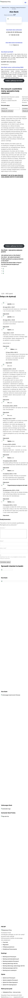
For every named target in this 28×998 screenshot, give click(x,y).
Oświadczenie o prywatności (10, 509)
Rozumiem (19, 514)
